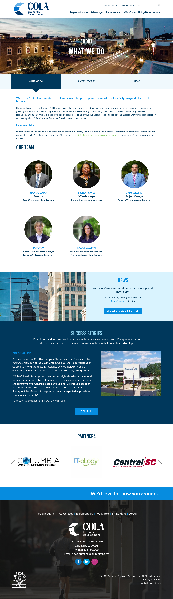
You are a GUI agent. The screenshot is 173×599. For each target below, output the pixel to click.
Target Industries (79, 12)
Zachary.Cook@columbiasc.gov (38, 255)
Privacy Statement (152, 579)
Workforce (130, 12)
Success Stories (86, 81)
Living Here (144, 12)
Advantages (97, 12)
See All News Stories (123, 311)
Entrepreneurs (114, 12)
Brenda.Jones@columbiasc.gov (86, 200)
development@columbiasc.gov (90, 553)
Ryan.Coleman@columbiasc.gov (38, 200)
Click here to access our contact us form (97, 135)
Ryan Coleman (117, 301)
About (156, 12)
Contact (132, 5)
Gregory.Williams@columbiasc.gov (135, 200)
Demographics (122, 5)
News (137, 81)
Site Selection (109, 5)
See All (86, 411)
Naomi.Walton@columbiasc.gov (86, 255)
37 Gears (156, 583)
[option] (38, 462)
